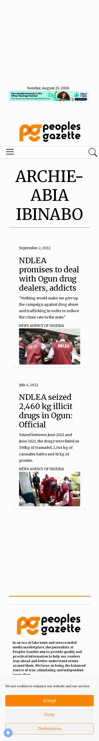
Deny (49, 714)
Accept (49, 700)
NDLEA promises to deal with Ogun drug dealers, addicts (49, 274)
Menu (33, 153)
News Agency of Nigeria (41, 326)
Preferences (49, 728)
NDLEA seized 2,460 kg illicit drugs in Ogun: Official (46, 410)
